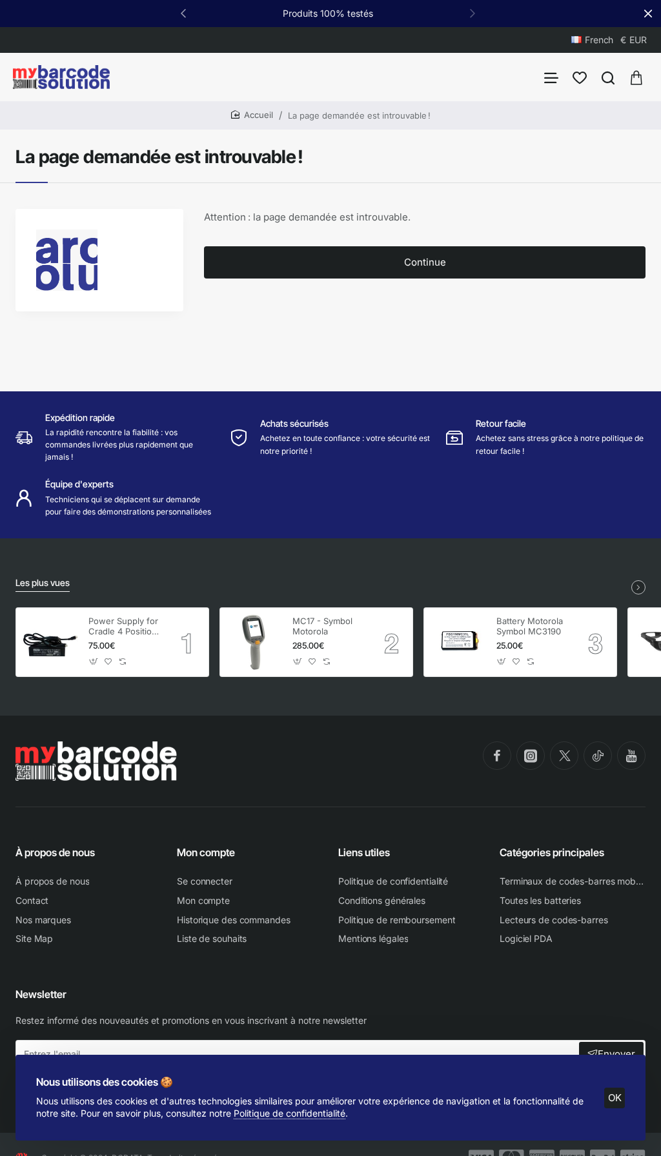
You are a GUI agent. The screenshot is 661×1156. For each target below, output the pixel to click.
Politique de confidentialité (289, 1113)
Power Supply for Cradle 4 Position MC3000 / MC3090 (123, 627)
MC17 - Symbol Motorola (322, 626)
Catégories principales (552, 852)
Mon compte (206, 852)
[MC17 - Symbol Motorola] (254, 642)
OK (615, 1098)
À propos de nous (55, 852)
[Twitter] (564, 755)
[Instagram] (530, 755)
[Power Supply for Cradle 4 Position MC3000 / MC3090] (50, 642)
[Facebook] (497, 755)
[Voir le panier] (636, 77)
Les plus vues (42, 582)
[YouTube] (631, 755)
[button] (472, 12)
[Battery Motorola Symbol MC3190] (458, 642)
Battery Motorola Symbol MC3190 (529, 626)
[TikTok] (598, 755)
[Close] (648, 13)
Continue (425, 262)
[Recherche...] (608, 77)
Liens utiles (364, 852)
